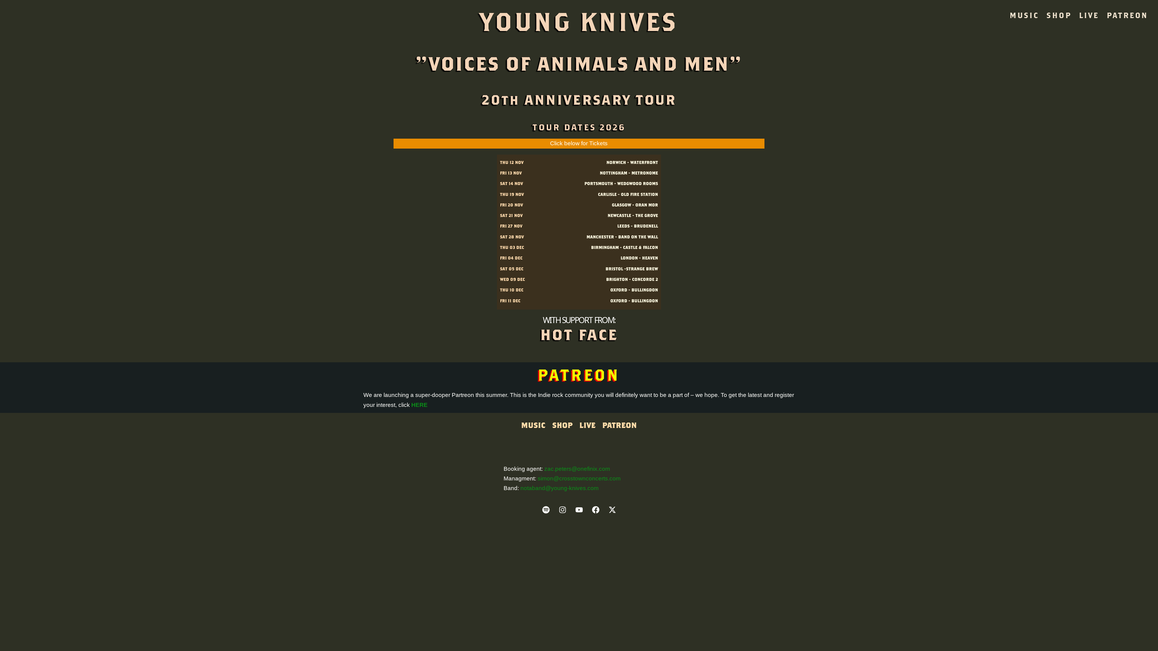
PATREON (1127, 15)
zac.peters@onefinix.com (577, 469)
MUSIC (1024, 15)
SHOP (1058, 15)
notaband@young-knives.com (559, 488)
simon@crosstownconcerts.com (579, 478)
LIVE (1089, 15)
